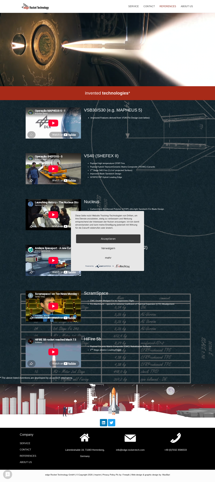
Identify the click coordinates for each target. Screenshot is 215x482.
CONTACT (149, 6)
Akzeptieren (108, 238)
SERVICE (133, 6)
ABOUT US (187, 6)
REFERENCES (168, 6)
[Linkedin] (103, 422)
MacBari (166, 475)
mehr (108, 257)
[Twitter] (111, 422)
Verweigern (108, 248)
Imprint (97, 475)
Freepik (126, 475)
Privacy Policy (109, 475)
